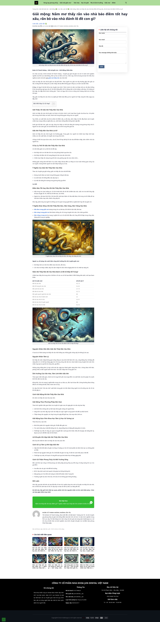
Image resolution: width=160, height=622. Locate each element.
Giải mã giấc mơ (65, 3)
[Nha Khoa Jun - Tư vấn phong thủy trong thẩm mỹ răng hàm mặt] (36, 2)
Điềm (114, 3)
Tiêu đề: (101, 46)
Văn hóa (76, 3)
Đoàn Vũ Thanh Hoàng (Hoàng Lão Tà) (65, 26)
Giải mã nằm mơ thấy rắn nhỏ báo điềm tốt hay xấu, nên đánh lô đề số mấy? (39, 549)
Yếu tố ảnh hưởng (96, 3)
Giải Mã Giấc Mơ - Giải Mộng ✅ (48, 9)
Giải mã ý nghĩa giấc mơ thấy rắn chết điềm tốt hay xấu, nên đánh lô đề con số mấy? (71, 549)
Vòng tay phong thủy (51, 3)
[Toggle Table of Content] (52, 103)
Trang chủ (35, 9)
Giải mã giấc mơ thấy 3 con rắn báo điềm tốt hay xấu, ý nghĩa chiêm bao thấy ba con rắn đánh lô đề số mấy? (87, 549)
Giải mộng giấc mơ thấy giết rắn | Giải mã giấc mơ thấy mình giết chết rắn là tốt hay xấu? (71, 566)
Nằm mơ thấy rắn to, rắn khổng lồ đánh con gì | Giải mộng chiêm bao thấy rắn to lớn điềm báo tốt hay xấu (55, 566)
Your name (102, 33)
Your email (102, 39)
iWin (83, 618)
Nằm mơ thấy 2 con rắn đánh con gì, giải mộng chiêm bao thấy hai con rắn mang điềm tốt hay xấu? (87, 566)
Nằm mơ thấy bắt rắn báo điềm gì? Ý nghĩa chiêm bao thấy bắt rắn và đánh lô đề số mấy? (39, 566)
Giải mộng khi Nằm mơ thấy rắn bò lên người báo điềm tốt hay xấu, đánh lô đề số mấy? (55, 549)
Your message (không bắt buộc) (108, 52)
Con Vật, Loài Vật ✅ (63, 9)
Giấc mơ (107, 3)
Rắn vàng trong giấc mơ (41, 212)
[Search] (126, 2)
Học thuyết (85, 3)
